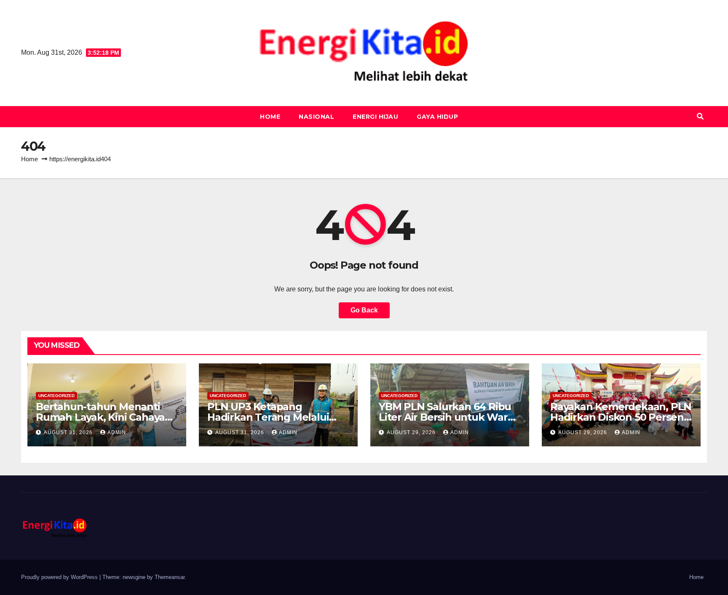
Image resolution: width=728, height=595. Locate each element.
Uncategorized (56, 395)
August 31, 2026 (69, 432)
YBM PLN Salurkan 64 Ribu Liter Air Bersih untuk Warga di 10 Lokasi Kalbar (449, 417)
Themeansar (170, 577)
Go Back (364, 310)
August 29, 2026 (412, 432)
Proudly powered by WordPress (60, 577)
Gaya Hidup (437, 116)
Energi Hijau (375, 116)
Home (270, 116)
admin (116, 432)
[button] (700, 116)
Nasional (316, 116)
